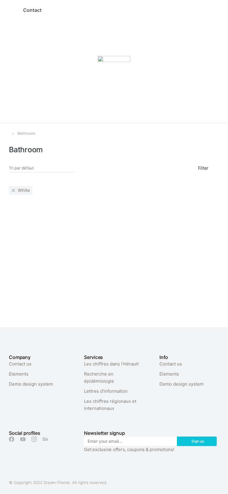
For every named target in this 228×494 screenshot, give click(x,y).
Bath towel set (170, 291)
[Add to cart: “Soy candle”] (90, 276)
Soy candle (94, 291)
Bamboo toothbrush (31, 291)
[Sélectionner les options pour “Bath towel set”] (163, 276)
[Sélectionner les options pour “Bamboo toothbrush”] (17, 276)
